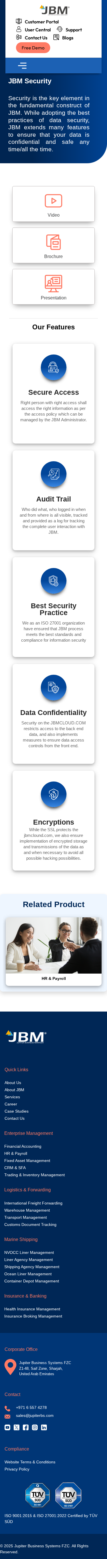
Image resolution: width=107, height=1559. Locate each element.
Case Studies (17, 1111)
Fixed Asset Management (27, 1160)
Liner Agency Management (28, 1259)
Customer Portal (41, 22)
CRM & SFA (15, 1167)
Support (73, 30)
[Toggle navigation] (22, 65)
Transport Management (25, 1217)
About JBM (14, 1089)
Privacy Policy (17, 1469)
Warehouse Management (27, 1210)
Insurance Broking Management (33, 1316)
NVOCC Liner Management (29, 1252)
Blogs (66, 38)
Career (11, 1104)
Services (12, 1097)
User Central (37, 30)
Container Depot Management (31, 1281)
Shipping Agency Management (31, 1266)
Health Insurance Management (32, 1309)
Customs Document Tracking (30, 1224)
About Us (13, 1082)
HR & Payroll (15, 1153)
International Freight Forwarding (33, 1203)
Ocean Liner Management (28, 1274)
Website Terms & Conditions (30, 1462)
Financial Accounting (22, 1146)
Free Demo (33, 48)
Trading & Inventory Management (34, 1175)
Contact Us (35, 38)
